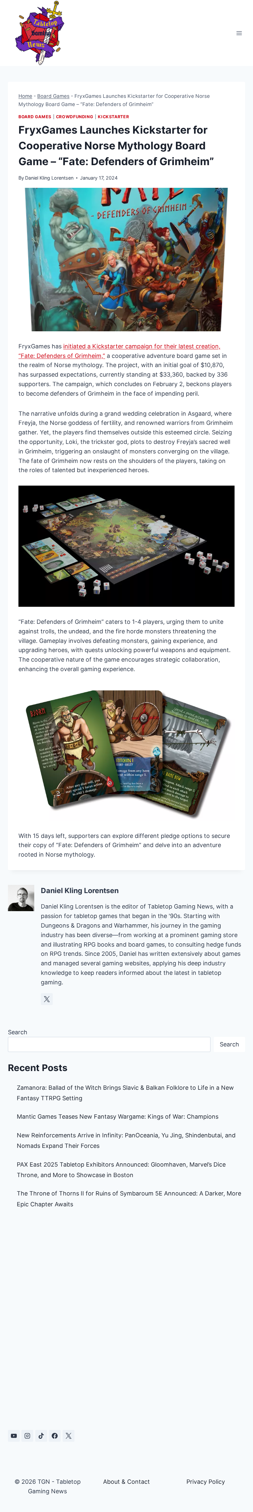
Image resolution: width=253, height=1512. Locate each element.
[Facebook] (55, 1436)
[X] (68, 1436)
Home (25, 96)
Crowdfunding (75, 116)
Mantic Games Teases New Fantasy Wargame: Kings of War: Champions (117, 1116)
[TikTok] (41, 1436)
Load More (126, 1395)
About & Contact (126, 1481)
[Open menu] (239, 33)
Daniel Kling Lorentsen (49, 178)
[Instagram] (27, 1436)
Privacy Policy (205, 1481)
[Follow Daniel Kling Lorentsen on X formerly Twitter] (47, 999)
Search (17, 1032)
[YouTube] (14, 1436)
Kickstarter (113, 116)
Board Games (53, 96)
